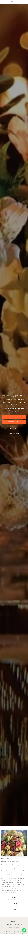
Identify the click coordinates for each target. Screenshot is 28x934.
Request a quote (14, 421)
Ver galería (14, 428)
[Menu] (12, 2)
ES (22, 2)
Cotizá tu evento (14, 416)
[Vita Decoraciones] (2, 2)
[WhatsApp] (24, 930)
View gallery (14, 433)
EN (25, 2)
